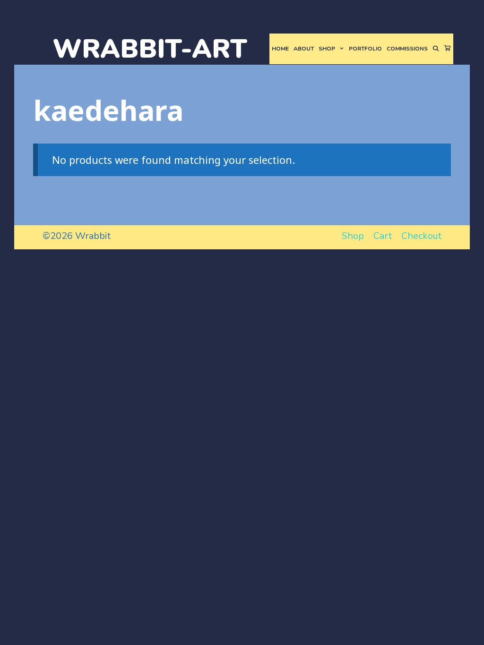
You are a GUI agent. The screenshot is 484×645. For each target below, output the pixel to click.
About (304, 48)
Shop (327, 48)
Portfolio (365, 48)
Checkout (421, 235)
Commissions (407, 48)
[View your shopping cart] (447, 49)
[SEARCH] (436, 49)
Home (280, 48)
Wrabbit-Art (149, 49)
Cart (382, 235)
